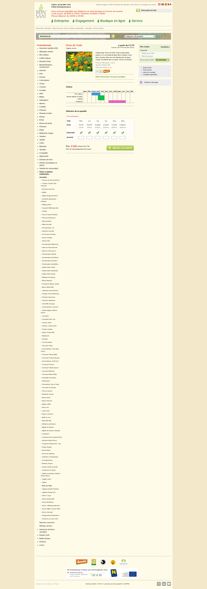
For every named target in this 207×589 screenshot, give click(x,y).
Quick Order (147, 67)
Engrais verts (44, 535)
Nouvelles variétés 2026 (48, 48)
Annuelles (88, 28)
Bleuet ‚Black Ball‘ (48, 287)
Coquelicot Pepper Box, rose (51, 443)
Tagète (44, 482)
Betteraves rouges (46, 133)
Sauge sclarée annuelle (50, 467)
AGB (110, 4)
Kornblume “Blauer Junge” (50, 284)
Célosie (44, 211)
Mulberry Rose (46, 204)
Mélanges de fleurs (45, 526)
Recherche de (45, 36)
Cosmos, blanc (47, 322)
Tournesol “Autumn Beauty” (51, 358)
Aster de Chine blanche (49, 247)
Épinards (42, 146)
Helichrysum (46, 381)
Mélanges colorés (46, 52)
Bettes (41, 97)
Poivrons (42, 110)
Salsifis (42, 140)
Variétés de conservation (48, 168)
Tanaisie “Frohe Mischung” (50, 293)
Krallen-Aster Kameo (48, 274)
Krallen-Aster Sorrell (48, 267)
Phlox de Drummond (48, 218)
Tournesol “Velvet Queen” (50, 367)
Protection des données (121, 4)
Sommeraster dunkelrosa (50, 257)
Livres (41, 545)
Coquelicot (45, 434)
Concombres (44, 80)
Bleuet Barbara (47, 280)
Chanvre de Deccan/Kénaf (50, 180)
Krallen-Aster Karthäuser (50, 270)
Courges (42, 90)
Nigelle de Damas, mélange (51, 430)
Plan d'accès (135, 4)
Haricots (42, 70)
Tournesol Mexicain (48, 371)
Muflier (44, 192)
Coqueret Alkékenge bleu (50, 208)
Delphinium (45, 336)
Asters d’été (46, 241)
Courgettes (43, 153)
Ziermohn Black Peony (49, 440)
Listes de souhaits (149, 72)
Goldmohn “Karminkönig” (50, 457)
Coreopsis (45, 316)
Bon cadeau (44, 55)
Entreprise (61, 21)
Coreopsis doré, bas (48, 319)
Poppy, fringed (47, 447)
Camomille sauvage (48, 303)
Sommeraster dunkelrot (49, 260)
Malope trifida (46, 404)
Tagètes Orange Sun (49, 492)
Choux (41, 84)
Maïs (41, 94)
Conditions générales (150, 74)
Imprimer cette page (151, 82)
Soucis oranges (47, 237)
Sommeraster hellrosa (49, 254)
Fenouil (42, 77)
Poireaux (42, 127)
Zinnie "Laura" (46, 495)
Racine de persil (45, 123)
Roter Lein (45, 407)
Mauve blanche (47, 401)
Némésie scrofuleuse (49, 424)
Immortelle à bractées (49, 377)
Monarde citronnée (48, 189)
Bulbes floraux (44, 538)
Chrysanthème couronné (50, 307)
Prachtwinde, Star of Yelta (50, 384)
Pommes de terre (46, 160)
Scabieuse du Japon (49, 470)
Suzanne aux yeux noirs (50, 519)
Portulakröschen (47, 460)
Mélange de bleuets (48, 277)
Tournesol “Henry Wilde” (49, 354)
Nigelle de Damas (48, 427)
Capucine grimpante (48, 300)
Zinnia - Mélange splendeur (51, 505)
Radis (41, 130)
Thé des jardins (47, 342)
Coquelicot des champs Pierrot (52, 437)
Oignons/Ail (43, 156)
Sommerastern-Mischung (50, 244)
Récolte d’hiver (45, 61)
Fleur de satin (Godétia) (49, 214)
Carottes (42, 107)
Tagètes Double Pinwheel (50, 489)
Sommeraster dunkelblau (50, 264)
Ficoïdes (45, 339)
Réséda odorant (47, 463)
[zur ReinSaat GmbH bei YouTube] (169, 584)
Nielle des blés (47, 224)
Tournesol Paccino (48, 364)
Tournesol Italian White (49, 374)
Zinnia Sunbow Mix (48, 499)
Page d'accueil (57, 28)
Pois (41, 74)
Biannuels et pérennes (47, 522)
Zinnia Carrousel (47, 512)
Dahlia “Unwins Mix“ (48, 332)
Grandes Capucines (48, 297)
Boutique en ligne (112, 21)
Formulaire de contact (148, 4)
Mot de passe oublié (147, 59)
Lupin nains (46, 411)
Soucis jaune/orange (49, 234)
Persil (41, 120)
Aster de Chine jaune (49, 251)
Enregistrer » (165, 47)
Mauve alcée (46, 397)
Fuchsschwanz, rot (48, 228)
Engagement (84, 21)
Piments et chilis (45, 113)
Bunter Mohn (46, 450)
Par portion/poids (72, 116)
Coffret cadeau (45, 58)
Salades (42, 136)
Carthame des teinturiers (50, 290)
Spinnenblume (47, 221)
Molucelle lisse (46, 420)
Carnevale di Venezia (49, 387)
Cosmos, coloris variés (49, 326)
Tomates (42, 150)
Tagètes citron (46, 479)
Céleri (41, 143)
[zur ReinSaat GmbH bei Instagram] (158, 584)
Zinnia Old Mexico (48, 502)
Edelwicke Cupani (48, 394)
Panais (42, 117)
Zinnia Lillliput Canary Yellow (51, 509)
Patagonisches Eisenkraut (50, 515)
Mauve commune (47, 414)
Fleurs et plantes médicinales (74, 28)
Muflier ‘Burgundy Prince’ (50, 195)
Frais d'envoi (147, 70)
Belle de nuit (46, 417)
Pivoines (42, 542)
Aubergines (43, 100)
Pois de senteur (47, 391)
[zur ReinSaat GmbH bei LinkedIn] (164, 584)
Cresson (42, 87)
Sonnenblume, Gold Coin (50, 361)
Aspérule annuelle (48, 231)
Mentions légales (102, 4)
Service (137, 21)
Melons (42, 103)
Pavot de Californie (48, 453)
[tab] (72, 116)
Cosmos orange (47, 329)
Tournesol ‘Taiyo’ (47, 345)
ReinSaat (47, 28)
